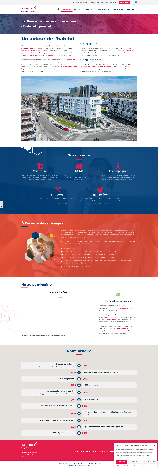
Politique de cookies (121, 465)
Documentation (94, 2)
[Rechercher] (132, 2)
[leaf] (117, 294)
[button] (155, 446)
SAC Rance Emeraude (94, 463)
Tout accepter (121, 461)
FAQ (102, 2)
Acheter (88, 9)
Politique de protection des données (135, 465)
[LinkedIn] (136, 2)
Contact (131, 9)
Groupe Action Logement (81, 463)
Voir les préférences (148, 461)
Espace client (124, 2)
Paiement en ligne (110, 2)
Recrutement (104, 9)
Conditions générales (149, 465)
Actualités (118, 9)
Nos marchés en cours (80, 2)
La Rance (67, 9)
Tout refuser (134, 461)
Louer (77, 9)
